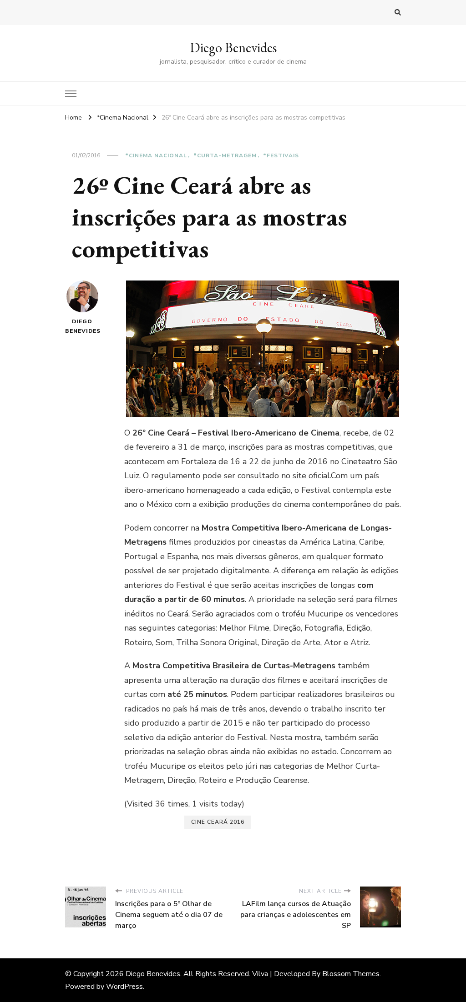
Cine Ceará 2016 (217, 822)
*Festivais (281, 155)
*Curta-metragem (225, 155)
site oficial (311, 475)
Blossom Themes (351, 974)
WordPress (124, 987)
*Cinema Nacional (156, 155)
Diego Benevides (233, 47)
